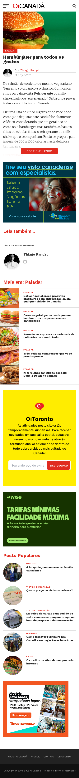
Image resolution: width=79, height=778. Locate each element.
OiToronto (64, 757)
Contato (49, 757)
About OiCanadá (17, 757)
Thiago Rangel (29, 70)
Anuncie (35, 757)
